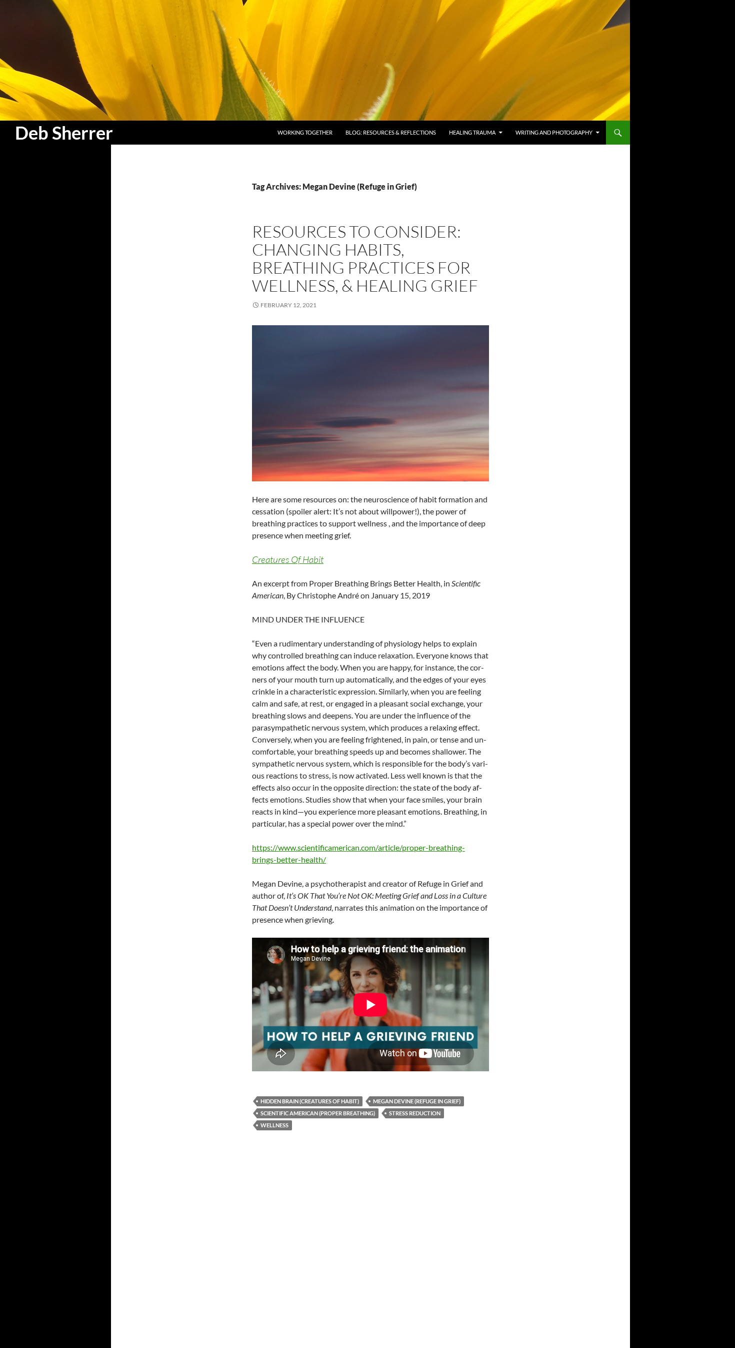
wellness (274, 1125)
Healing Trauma (472, 132)
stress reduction (414, 1113)
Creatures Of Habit (288, 559)
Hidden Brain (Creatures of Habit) (309, 1101)
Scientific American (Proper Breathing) (317, 1113)
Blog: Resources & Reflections (391, 132)
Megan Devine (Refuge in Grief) (416, 1101)
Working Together (305, 132)
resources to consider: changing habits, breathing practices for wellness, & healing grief (365, 258)
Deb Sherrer (64, 133)
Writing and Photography (554, 132)
